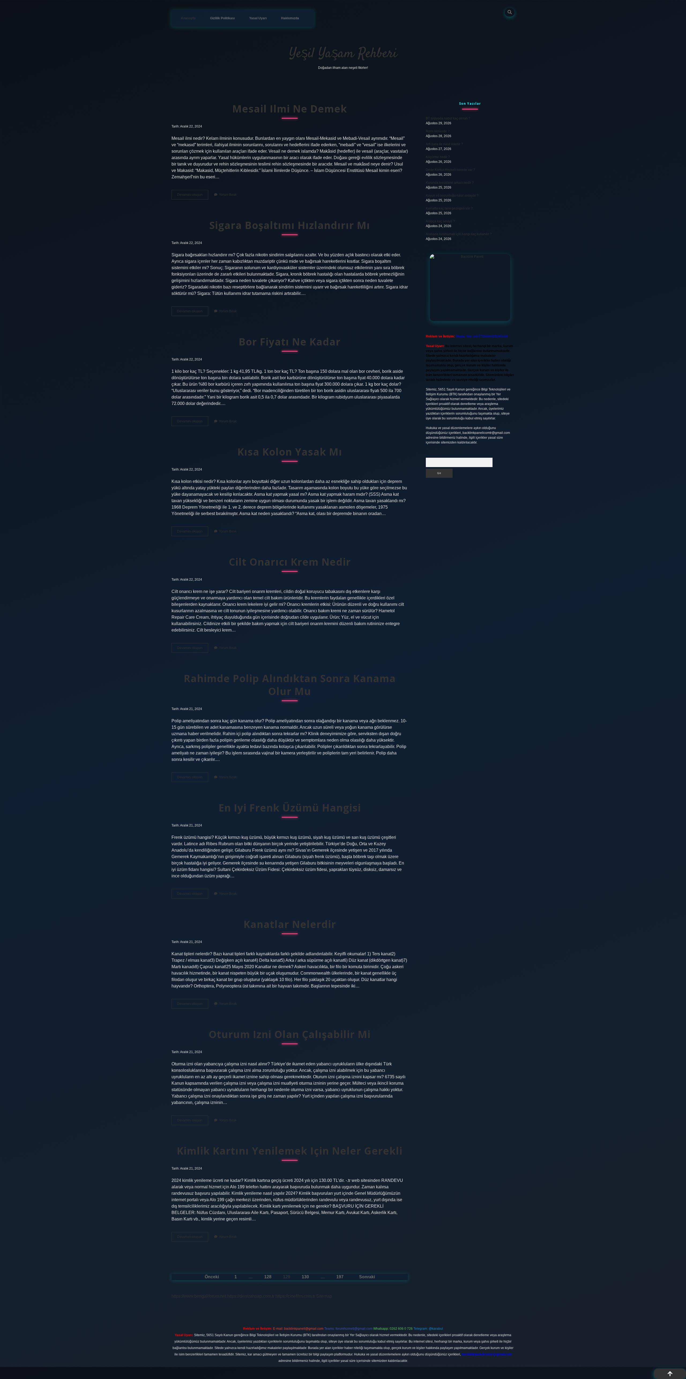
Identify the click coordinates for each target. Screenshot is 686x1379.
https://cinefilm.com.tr (295, 1296)
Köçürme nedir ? (438, 157)
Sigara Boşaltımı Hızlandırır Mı (289, 225)
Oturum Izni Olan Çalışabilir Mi (290, 1034)
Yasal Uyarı (258, 18)
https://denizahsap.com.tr (250, 1296)
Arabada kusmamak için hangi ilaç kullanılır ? (459, 234)
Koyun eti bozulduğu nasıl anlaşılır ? (452, 195)
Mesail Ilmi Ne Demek (289, 108)
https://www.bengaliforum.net (199, 1296)
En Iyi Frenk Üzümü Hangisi (290, 807)
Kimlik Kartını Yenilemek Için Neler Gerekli (289, 1151)
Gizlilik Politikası (222, 18)
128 (267, 1277)
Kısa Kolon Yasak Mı (289, 452)
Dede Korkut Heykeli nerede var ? (450, 170)
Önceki (212, 1277)
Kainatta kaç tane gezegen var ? (449, 208)
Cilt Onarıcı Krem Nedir (290, 562)
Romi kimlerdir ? (438, 131)
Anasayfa (188, 18)
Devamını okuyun (192, 196)
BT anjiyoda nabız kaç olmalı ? (448, 118)
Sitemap (324, 1296)
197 (340, 1277)
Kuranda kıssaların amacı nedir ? (450, 183)
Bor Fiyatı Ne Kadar (290, 341)
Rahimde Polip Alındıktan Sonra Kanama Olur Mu (290, 684)
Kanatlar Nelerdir (290, 924)
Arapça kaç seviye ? (440, 221)
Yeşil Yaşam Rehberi (343, 54)
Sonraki (367, 1277)
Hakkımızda (290, 18)
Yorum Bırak (228, 195)
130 (305, 1277)
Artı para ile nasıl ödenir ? (444, 144)
